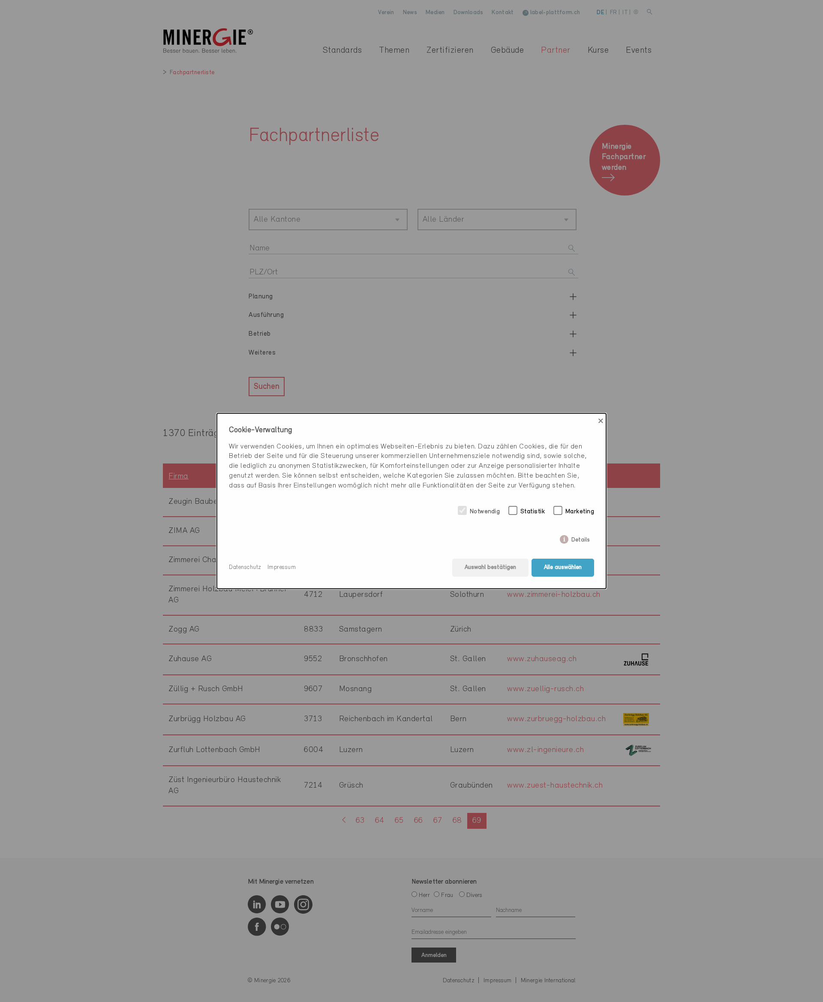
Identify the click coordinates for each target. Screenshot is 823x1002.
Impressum (281, 567)
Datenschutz (245, 567)
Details (580, 538)
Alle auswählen (563, 567)
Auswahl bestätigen (490, 567)
